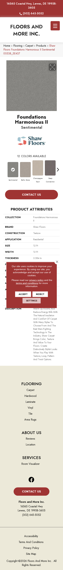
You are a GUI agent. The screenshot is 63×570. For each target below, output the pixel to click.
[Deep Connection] (50, 167)
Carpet (29, 46)
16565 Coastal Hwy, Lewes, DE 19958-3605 (31, 6)
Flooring (17, 46)
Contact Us (31, 194)
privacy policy (36, 280)
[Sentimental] (13, 169)
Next (57, 167)
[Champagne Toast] (38, 167)
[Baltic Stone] (25, 169)
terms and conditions (27, 283)
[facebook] (31, 480)
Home (6, 46)
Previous (5, 167)
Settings (31, 300)
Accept (23, 294)
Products (41, 46)
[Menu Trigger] (55, 25)
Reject (40, 294)
